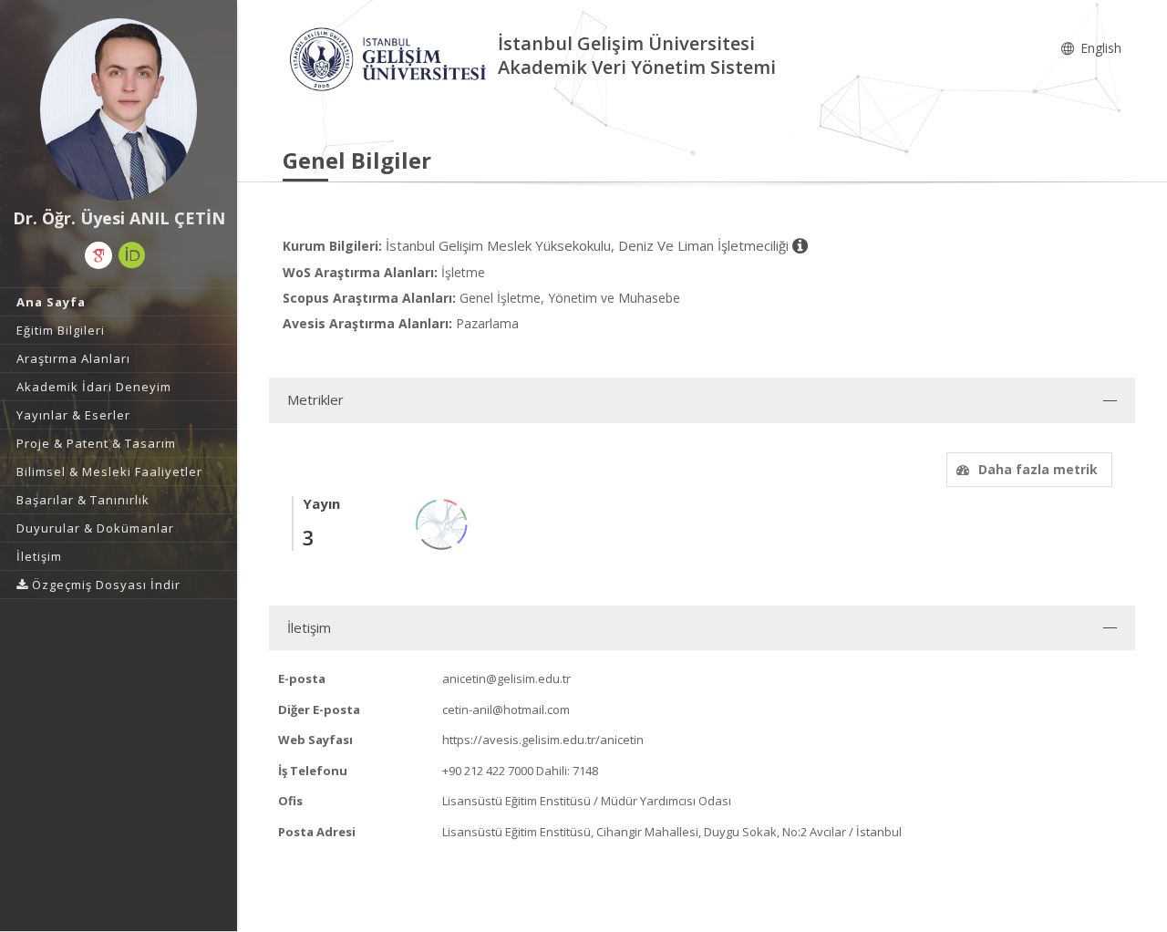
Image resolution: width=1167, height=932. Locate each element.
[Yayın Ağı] (442, 523)
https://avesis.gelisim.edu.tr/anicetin (543, 739)
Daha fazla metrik (1038, 469)
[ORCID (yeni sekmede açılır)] (132, 255)
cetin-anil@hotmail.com (506, 709)
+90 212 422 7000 (487, 770)
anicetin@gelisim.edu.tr (506, 678)
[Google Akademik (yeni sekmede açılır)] (98, 255)
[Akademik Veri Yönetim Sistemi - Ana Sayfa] (390, 58)
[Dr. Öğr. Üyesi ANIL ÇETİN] (118, 109)
